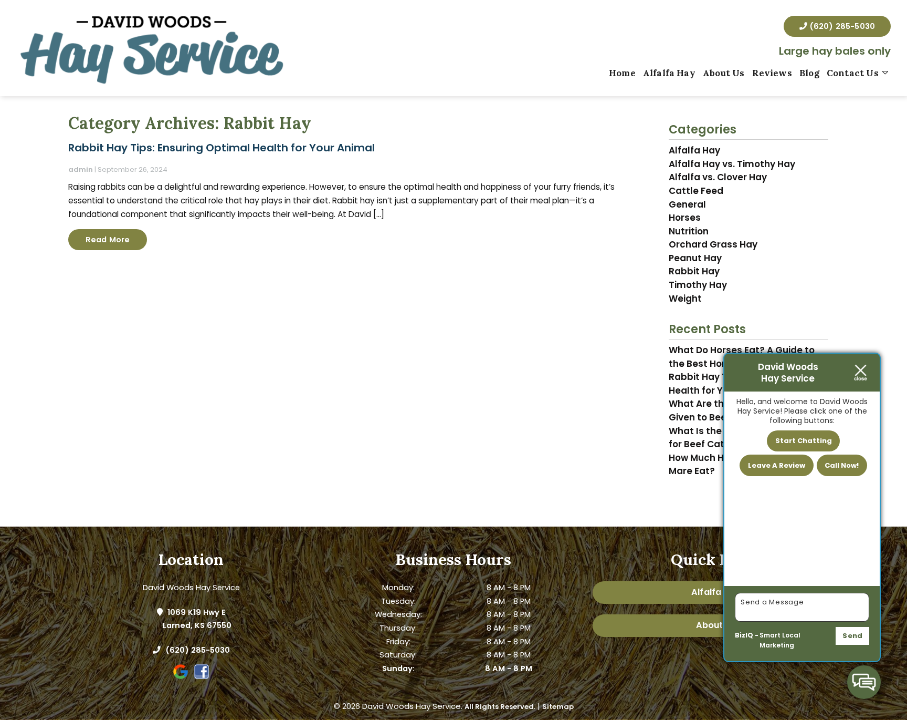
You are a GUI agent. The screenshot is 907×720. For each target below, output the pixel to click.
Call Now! (842, 465)
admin (80, 169)
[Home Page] (151, 48)
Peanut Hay (695, 258)
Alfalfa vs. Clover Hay (718, 177)
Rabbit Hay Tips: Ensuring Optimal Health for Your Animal (221, 147)
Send (852, 636)
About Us (723, 73)
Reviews (772, 73)
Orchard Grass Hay (713, 244)
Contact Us (853, 73)
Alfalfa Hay (669, 73)
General (687, 204)
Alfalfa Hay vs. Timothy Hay (732, 164)
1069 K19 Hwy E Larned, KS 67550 (197, 619)
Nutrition (689, 231)
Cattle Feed (696, 190)
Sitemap (558, 707)
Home (622, 73)
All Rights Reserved (499, 707)
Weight (685, 298)
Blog (809, 73)
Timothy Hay (698, 285)
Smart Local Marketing (780, 640)
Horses (685, 217)
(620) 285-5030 (841, 26)
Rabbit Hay (694, 271)
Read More (108, 239)
